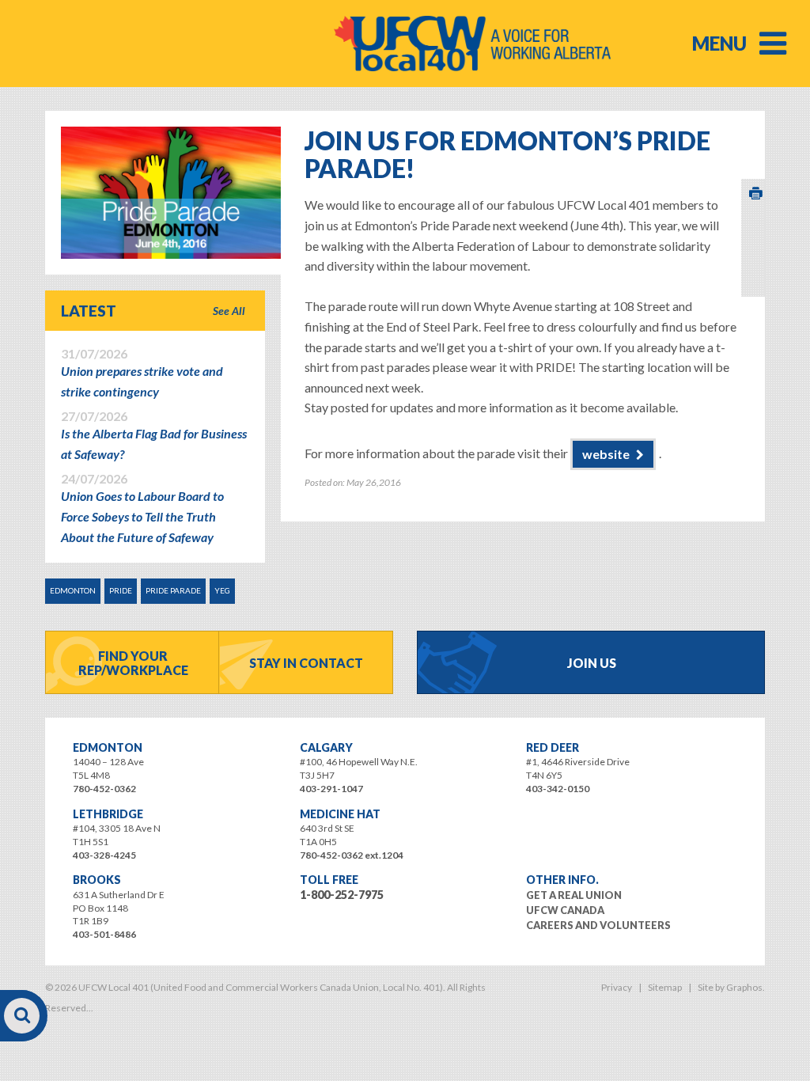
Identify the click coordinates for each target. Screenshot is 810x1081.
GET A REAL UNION (574, 895)
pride (120, 590)
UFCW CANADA (565, 910)
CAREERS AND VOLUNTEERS (598, 925)
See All (229, 310)
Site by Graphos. (731, 987)
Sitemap (665, 987)
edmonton (73, 590)
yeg (222, 590)
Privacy (616, 987)
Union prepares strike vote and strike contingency (142, 373)
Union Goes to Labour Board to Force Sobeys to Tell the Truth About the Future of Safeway (142, 508)
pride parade (173, 590)
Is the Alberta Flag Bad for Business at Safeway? (154, 435)
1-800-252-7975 (342, 894)
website (606, 453)
